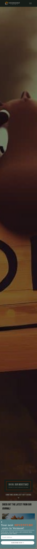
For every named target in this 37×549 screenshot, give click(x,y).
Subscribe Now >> (17, 542)
